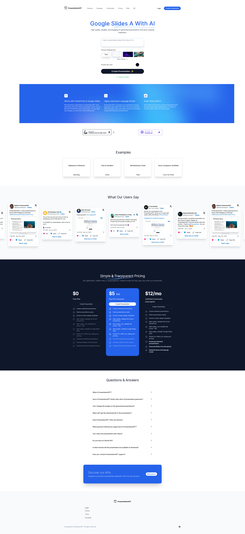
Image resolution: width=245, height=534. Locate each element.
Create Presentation (122, 71)
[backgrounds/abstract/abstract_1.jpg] (139, 54)
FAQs (127, 8)
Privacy (87, 511)
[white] (142, 65)
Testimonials (110, 8)
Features (90, 8)
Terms (87, 514)
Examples (100, 8)
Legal (87, 508)
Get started (151, 474)
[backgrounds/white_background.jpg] (117, 54)
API (134, 8)
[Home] (73, 8)
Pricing (120, 8)
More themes (121, 59)
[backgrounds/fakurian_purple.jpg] (128, 54)
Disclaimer (88, 517)
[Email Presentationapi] (179, 527)
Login (159, 8)
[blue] (137, 65)
